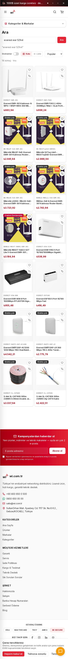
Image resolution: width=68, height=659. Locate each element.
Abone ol (57, 450)
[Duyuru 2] (53, 3)
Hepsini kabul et (13, 654)
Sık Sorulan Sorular (12, 577)
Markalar (7, 534)
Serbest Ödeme (11, 605)
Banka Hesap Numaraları (15, 600)
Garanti (6, 553)
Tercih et (56, 654)
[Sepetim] (62, 11)
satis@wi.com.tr (14, 503)
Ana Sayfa (8, 525)
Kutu (28, 54)
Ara (62, 40)
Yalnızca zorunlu (37, 654)
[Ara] (55, 12)
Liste (39, 54)
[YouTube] (53, 637)
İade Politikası (10, 563)
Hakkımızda (9, 591)
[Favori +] (29, 69)
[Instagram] (39, 637)
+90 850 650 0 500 (16, 494)
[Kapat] (63, 3)
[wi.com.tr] (12, 11)
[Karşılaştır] (29, 75)
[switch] (16, 53)
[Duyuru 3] (58, 3)
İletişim (6, 596)
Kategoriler (8, 539)
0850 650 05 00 (14, 498)
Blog (5, 610)
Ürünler (6, 530)
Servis (6, 558)
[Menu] (5, 12)
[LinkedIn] (46, 637)
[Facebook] (32, 637)
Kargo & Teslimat (11, 567)
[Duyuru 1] (48, 3)
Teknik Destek (10, 572)
